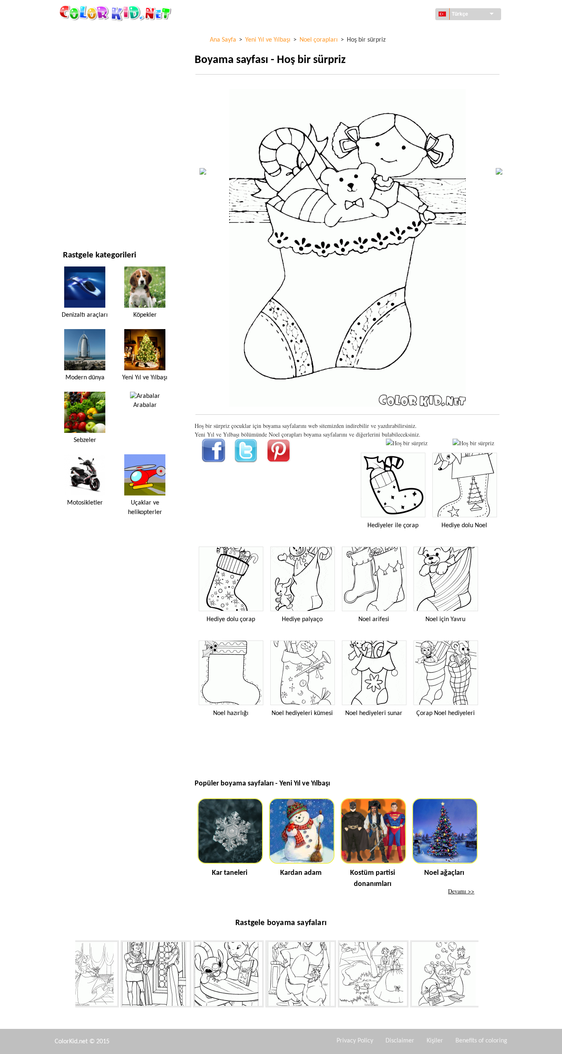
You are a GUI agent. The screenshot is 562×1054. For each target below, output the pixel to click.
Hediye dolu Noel (464, 525)
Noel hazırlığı (230, 713)
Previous (69, 975)
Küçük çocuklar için (90, 168)
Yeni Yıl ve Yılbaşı (86, 185)
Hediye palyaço (302, 619)
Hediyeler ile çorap (392, 525)
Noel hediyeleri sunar (373, 713)
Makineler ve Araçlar (92, 33)
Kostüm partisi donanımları (372, 878)
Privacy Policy (355, 1041)
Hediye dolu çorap (231, 619)
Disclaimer (400, 1041)
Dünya (71, 50)
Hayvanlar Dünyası (88, 83)
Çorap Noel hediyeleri (445, 713)
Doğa (70, 218)
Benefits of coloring (481, 1041)
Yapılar (72, 66)
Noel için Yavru (445, 619)
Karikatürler (81, 100)
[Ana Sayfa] (116, 13)
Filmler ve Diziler (86, 202)
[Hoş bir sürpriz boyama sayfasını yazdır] (406, 443)
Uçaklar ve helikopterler (145, 507)
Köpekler (145, 315)
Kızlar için (77, 117)
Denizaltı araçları (85, 315)
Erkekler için (80, 151)
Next (485, 975)
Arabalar (145, 405)
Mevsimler (77, 134)
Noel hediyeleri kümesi (302, 713)
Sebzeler (85, 440)
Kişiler (435, 1041)
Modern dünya (85, 377)
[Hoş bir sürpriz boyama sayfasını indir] (473, 443)
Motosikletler (85, 503)
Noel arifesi (373, 619)
